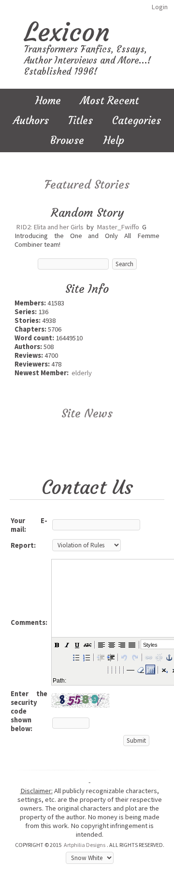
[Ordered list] (86, 657)
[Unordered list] (76, 657)
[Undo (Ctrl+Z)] (124, 657)
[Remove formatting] (140, 669)
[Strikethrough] (87, 644)
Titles (80, 120)
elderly (82, 372)
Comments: (29, 622)
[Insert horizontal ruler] (130, 669)
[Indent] (110, 657)
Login (159, 6)
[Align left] (101, 644)
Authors (31, 120)
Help (113, 140)
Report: (23, 545)
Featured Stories (87, 184)
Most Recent (109, 100)
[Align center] (111, 644)
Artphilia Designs (84, 844)
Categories (136, 120)
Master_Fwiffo (118, 227)
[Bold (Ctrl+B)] (56, 644)
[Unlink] (158, 657)
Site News (87, 413)
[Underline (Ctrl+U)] (77, 644)
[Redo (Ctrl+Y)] (134, 657)
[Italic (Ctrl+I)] (67, 644)
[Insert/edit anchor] (169, 657)
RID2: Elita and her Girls (50, 227)
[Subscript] (164, 669)
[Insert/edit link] (148, 657)
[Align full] (131, 644)
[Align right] (121, 644)
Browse (67, 140)
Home (48, 100)
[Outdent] (100, 657)
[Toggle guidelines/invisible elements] (150, 669)
